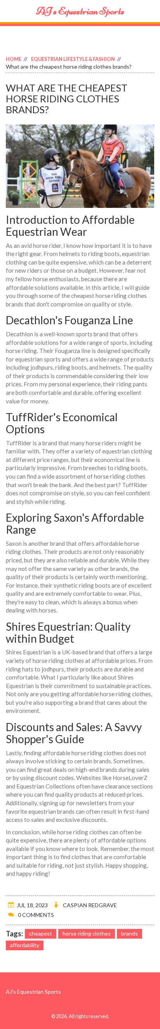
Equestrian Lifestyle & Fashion (73, 59)
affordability (24, 945)
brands (129, 933)
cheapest (40, 933)
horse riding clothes (87, 933)
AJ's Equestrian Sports (80, 11)
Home (13, 59)
